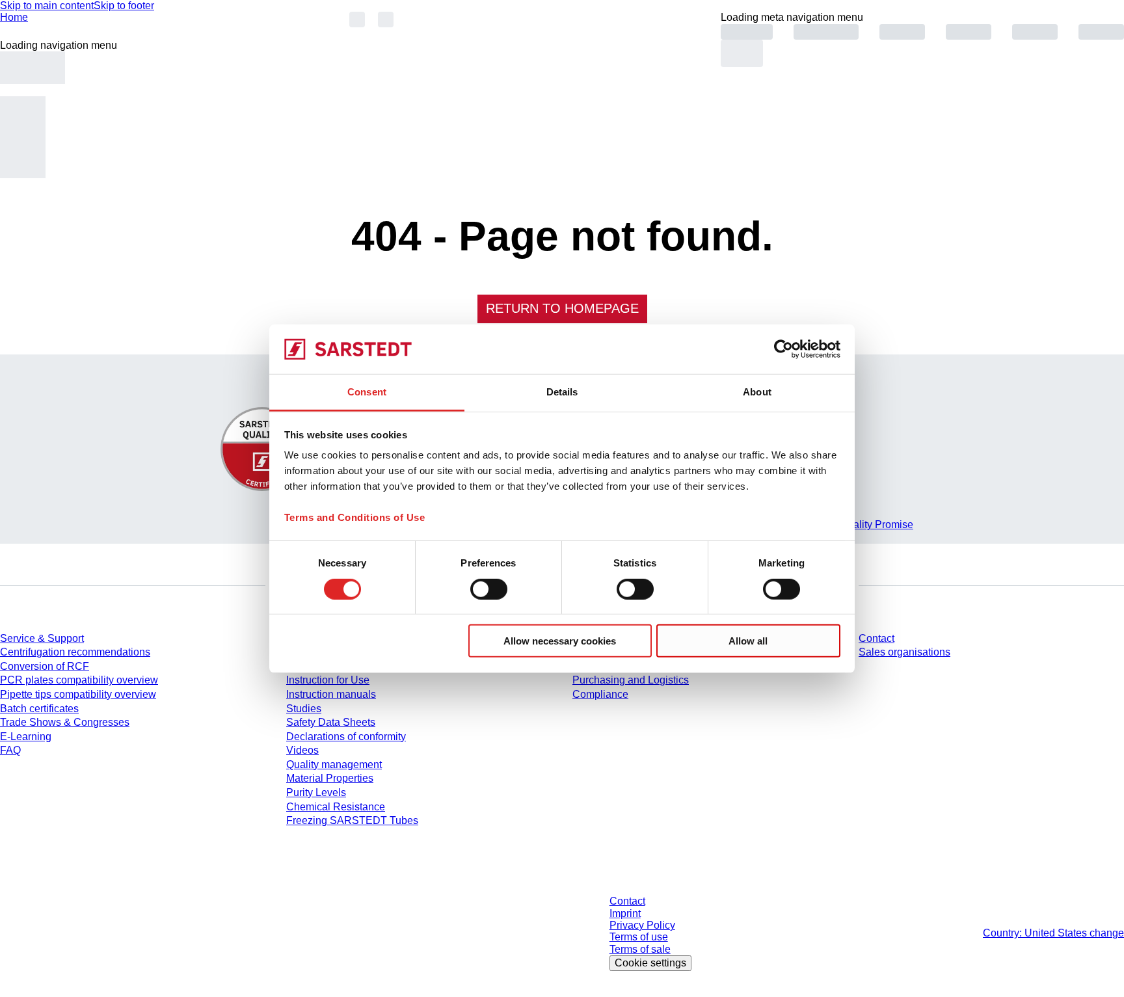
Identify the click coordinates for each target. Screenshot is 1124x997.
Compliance (600, 694)
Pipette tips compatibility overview (78, 694)
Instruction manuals (331, 694)
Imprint (625, 913)
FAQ (10, 750)
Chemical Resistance (335, 806)
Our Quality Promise (866, 524)
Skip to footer (124, 5)
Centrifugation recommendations (75, 652)
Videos (302, 750)
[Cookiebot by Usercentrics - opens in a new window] (783, 349)
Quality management (334, 764)
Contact (876, 638)
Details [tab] (562, 391)
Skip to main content (47, 5)
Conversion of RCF (44, 666)
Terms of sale (640, 949)
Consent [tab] (366, 391)
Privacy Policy (642, 925)
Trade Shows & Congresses (64, 722)
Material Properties (329, 778)
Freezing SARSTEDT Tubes (352, 820)
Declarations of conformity (346, 736)
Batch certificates (39, 708)
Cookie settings (650, 962)
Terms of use (638, 936)
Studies (303, 708)
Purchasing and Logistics (630, 679)
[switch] (488, 588)
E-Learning (25, 736)
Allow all (748, 640)
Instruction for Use (327, 679)
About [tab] (757, 391)
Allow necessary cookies (559, 640)
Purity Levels (316, 792)
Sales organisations (904, 652)
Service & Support (42, 638)
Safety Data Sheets (330, 722)
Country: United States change (1053, 932)
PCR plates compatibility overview (79, 679)
